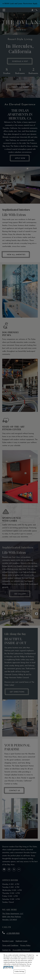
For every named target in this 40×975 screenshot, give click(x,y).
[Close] (37, 955)
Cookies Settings (19, 971)
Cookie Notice (8, 967)
